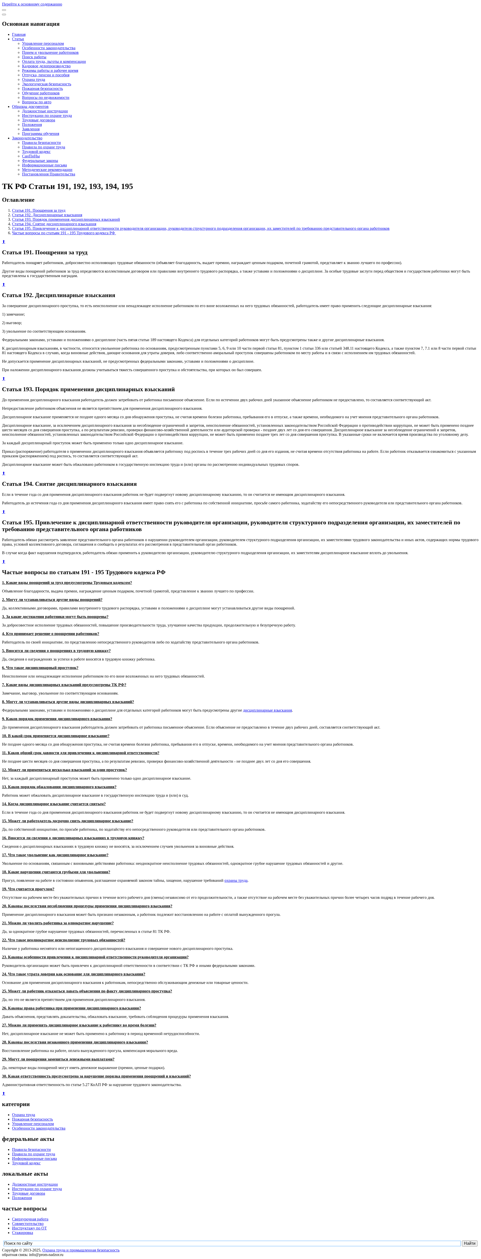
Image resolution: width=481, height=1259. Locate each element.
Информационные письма (44, 165)
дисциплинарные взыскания (267, 710)
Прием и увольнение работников (50, 52)
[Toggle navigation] (4, 10)
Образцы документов (30, 106)
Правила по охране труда (43, 147)
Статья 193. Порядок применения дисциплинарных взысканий (66, 219)
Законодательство (27, 138)
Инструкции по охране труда (47, 115)
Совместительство (28, 1223)
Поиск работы (34, 57)
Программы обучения (40, 133)
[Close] (4, 14)
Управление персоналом (43, 43)
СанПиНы (31, 156)
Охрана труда (33, 79)
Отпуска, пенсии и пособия (45, 75)
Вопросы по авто (36, 102)
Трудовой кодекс (36, 151)
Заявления (31, 129)
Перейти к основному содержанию (32, 4)
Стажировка (22, 1232)
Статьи (18, 39)
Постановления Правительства (48, 174)
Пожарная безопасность (42, 88)
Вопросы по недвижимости (45, 97)
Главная (19, 34)
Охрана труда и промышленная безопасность (80, 1250)
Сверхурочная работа (30, 1219)
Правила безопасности (41, 142)
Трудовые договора (38, 120)
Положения (32, 124)
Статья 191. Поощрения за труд (38, 210)
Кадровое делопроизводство (46, 66)
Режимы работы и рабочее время (50, 70)
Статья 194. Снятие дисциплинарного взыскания (54, 224)
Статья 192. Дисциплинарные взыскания (47, 215)
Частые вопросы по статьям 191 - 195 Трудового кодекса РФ (64, 233)
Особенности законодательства (48, 48)
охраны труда (236, 880)
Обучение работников (41, 93)
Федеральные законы (40, 160)
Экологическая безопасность (46, 84)
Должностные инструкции (45, 111)
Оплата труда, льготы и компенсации (54, 61)
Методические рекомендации (47, 169)
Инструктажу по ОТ (29, 1228)
